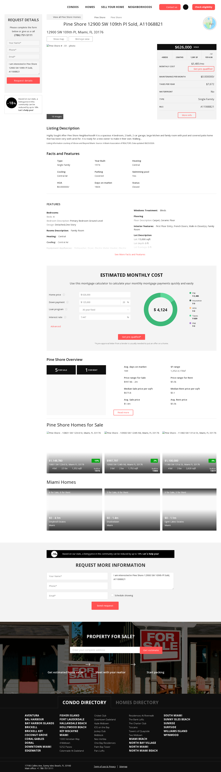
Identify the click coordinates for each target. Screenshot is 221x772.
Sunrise (169, 723)
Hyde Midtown (101, 723)
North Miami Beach (143, 750)
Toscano (133, 727)
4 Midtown (65, 742)
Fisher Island (69, 715)
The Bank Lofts (136, 719)
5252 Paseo (66, 746)
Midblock (98, 735)
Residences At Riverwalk (141, 715)
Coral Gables (34, 739)
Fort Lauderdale (72, 719)
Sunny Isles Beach (177, 719)
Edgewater (33, 750)
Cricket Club (100, 715)
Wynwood (171, 735)
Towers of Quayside (139, 731)
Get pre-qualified (202, 68)
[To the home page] (87, 17)
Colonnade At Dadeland (72, 750)
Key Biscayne (69, 731)
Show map (58, 38)
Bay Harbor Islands (39, 723)
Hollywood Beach (73, 727)
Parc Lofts (99, 750)
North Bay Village (142, 743)
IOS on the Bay (101, 727)
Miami (64, 735)
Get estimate (151, 650)
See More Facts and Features (130, 254)
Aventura (32, 715)
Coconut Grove (36, 735)
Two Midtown (135, 735)
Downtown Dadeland (105, 719)
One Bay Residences (105, 742)
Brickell (31, 727)
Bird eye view (82, 38)
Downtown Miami (38, 746)
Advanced (56, 326)
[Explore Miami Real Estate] (26, 7)
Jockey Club (100, 731)
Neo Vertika (100, 738)
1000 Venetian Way (70, 738)
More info (187, 115)
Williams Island (175, 731)
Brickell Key (34, 731)
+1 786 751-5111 (45, 768)
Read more (123, 412)
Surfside (170, 727)
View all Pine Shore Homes (67, 16)
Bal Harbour (34, 719)
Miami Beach (138, 739)
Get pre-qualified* (131, 336)
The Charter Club (137, 723)
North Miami (138, 746)
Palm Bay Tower (102, 746)
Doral (29, 743)
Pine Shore (99, 17)
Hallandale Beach (73, 723)
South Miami (173, 715)
